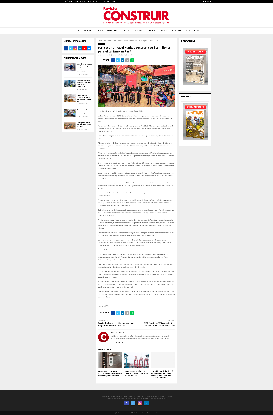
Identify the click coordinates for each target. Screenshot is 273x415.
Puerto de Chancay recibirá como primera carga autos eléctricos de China (116, 324)
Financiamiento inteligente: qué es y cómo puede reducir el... (84, 98)
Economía (99, 31)
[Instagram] (140, 403)
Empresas (138, 31)
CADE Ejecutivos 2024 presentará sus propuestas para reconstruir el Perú (159, 324)
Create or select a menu (108, 1)
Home (78, 31)
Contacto (190, 31)
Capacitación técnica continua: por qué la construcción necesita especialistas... (84, 68)
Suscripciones (177, 31)
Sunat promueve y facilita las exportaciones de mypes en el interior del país (136, 373)
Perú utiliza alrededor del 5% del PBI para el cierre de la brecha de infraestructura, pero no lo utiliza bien (162, 374)
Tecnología (150, 31)
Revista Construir (105, 55)
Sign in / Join (93, 1)
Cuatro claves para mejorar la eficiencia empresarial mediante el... (84, 83)
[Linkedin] (146, 403)
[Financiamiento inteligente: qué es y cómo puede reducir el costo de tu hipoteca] (70, 98)
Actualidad (125, 31)
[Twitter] (133, 403)
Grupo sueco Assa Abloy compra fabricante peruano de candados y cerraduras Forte (110, 373)
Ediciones (163, 31)
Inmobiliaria (112, 31)
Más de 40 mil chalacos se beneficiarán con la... (84, 112)
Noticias (87, 31)
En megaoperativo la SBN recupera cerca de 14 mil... (84, 124)
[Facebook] (126, 403)
